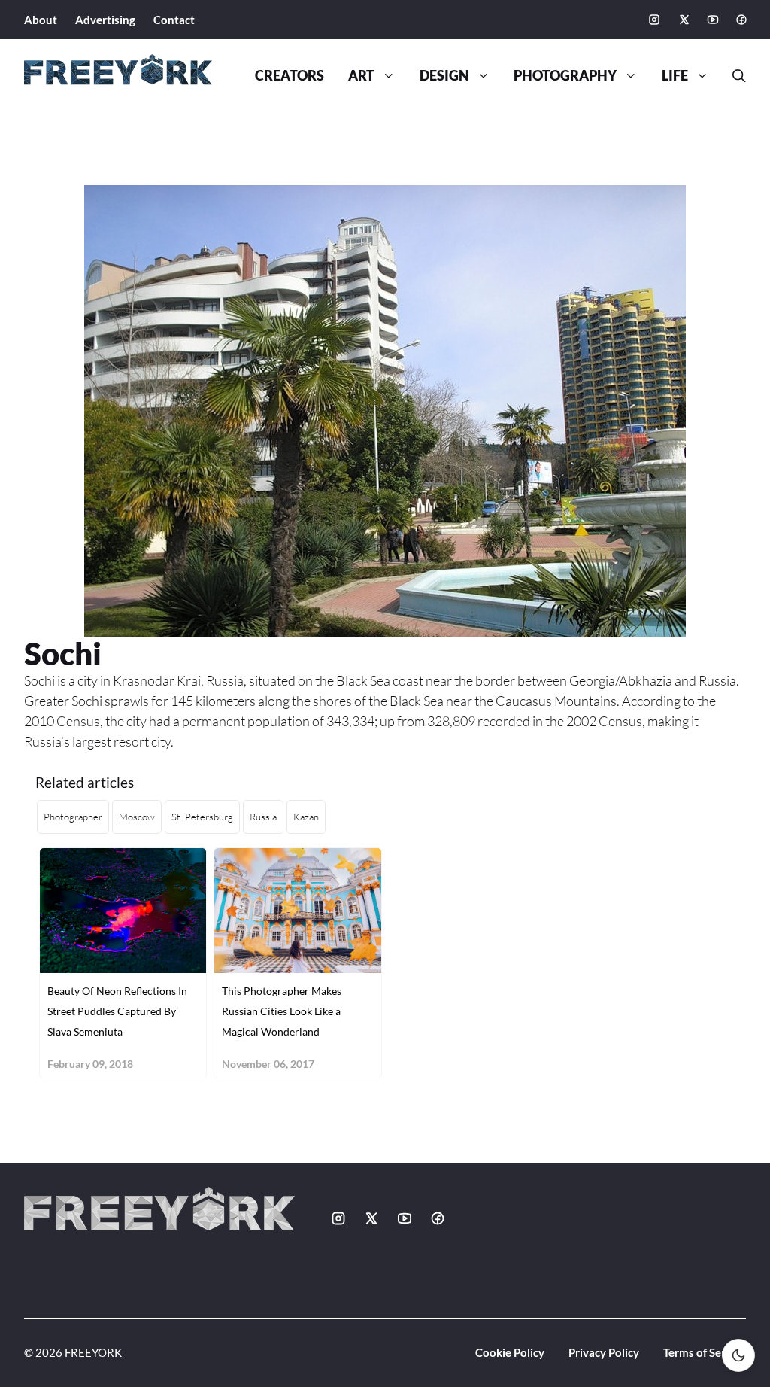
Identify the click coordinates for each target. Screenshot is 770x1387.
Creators (289, 76)
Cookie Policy (509, 1352)
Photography (565, 76)
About (40, 19)
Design (444, 76)
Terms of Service (704, 1352)
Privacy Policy (603, 1352)
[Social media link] (654, 20)
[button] (733, 76)
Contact (174, 19)
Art (361, 76)
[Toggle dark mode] (738, 1355)
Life (675, 76)
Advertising (105, 19)
